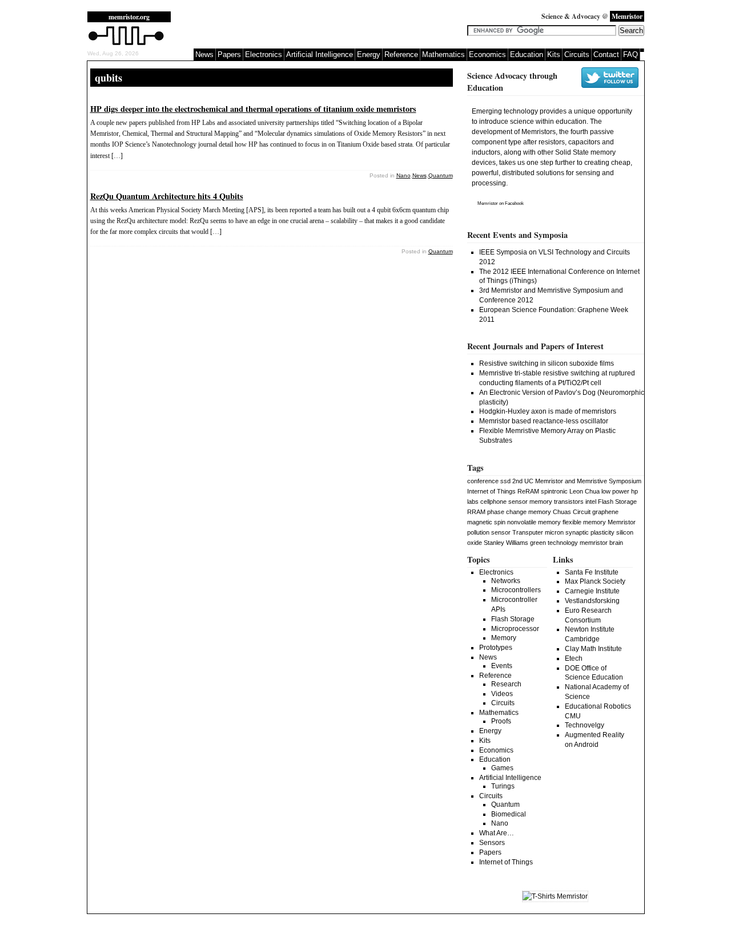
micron (554, 532)
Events (501, 666)
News (204, 54)
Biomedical (508, 814)
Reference (401, 54)
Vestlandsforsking (592, 601)
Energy (368, 54)
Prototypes (495, 648)
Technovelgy (584, 725)
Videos (502, 694)
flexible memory (584, 522)
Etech (574, 658)
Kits (553, 54)
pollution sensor (489, 532)
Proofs (501, 721)
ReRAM (528, 491)
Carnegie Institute (592, 591)
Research (506, 684)
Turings (503, 786)
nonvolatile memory (534, 522)
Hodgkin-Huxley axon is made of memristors (547, 411)
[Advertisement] (323, 28)
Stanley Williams (506, 542)
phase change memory (519, 511)
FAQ (630, 54)
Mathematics (443, 54)
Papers (229, 54)
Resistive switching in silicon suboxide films (546, 363)
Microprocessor (515, 629)
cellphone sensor (504, 501)
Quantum (440, 175)
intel (590, 501)
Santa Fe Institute (591, 572)
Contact (606, 54)
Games (502, 768)
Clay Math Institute (593, 649)
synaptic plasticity (589, 532)
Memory (503, 638)
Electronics (263, 54)
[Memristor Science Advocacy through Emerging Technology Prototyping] (126, 43)
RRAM (476, 511)
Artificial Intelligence (319, 54)
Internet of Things (491, 491)
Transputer (527, 532)
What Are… (496, 833)
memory (540, 501)
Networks (505, 581)
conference (483, 481)
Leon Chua (584, 491)
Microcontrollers (516, 590)
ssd (505, 481)
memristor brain (601, 542)
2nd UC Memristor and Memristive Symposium (576, 481)
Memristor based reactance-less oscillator (543, 421)
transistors (569, 501)
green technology (554, 542)
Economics (487, 54)
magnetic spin (486, 522)
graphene (605, 511)
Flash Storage (617, 501)
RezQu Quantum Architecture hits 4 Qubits (166, 196)
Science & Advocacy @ (591, 16)
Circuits (576, 54)
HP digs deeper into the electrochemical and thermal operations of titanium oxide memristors (253, 109)
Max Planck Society (595, 581)
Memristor (487, 203)
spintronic (554, 491)
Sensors (492, 843)
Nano (403, 175)
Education (526, 54)
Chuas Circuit (572, 511)
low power (615, 491)
